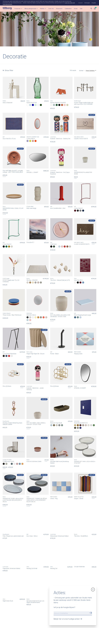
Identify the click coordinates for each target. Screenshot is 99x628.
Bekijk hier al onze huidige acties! (66, 619)
